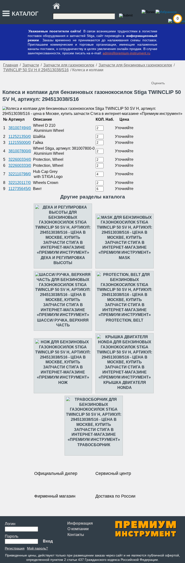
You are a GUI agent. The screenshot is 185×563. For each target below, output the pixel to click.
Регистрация (15, 548)
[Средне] (165, 75)
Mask (124, 258)
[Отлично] (174, 75)
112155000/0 (19, 143)
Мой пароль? (37, 548)
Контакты (75, 535)
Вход (48, 541)
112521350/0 (19, 136)
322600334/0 (19, 159)
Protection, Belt (124, 320)
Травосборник (93, 445)
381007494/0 (19, 128)
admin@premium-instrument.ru (126, 53)
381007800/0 (19, 151)
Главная (10, 65)
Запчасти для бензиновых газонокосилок (135, 65)
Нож (62, 382)
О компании (78, 529)
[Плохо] (160, 75)
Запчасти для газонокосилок (68, 65)
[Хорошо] (170, 75)
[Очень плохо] (155, 75)
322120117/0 (19, 183)
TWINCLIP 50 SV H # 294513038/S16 (36, 70)
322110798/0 (19, 174)
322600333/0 (19, 165)
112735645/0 (19, 189)
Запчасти (30, 65)
